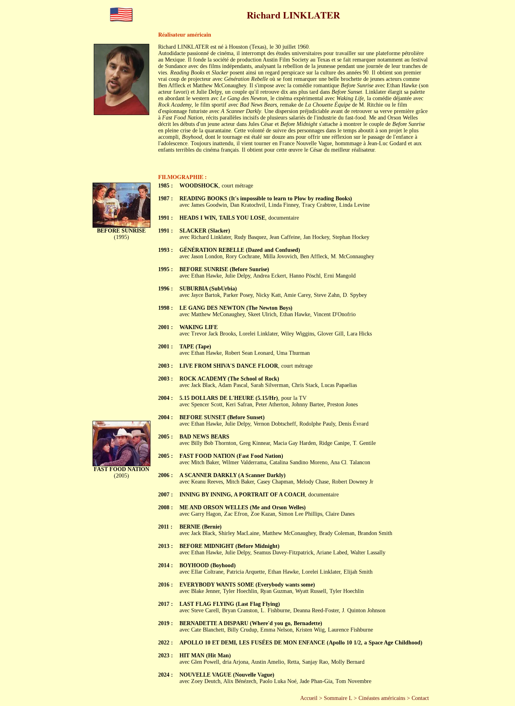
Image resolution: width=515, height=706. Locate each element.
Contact (420, 698)
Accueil (308, 698)
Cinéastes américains (381, 698)
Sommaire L (338, 698)
